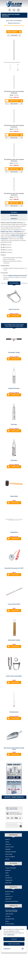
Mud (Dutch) (18, 231)
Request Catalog (9, 891)
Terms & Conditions (10, 856)
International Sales (9, 918)
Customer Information (10, 868)
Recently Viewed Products (11, 901)
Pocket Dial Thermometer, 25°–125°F (14, 568)
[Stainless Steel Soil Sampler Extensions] (10, 67)
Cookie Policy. (11, 934)
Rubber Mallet (14, 496)
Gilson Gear (8, 899)
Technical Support (9, 923)
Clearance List (8, 896)
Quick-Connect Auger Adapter (14, 676)
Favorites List (8, 877)
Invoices (7, 875)
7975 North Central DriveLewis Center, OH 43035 (11, 911)
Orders (7, 872)
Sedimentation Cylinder (14, 640)
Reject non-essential (14, 943)
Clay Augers (14, 424)
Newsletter (8, 849)
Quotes (7, 921)
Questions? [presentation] (14, 218)
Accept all (14, 939)
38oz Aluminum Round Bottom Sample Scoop (14, 748)
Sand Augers (14, 460)
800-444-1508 (13, 809)
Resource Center (9, 846)
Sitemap (7, 859)
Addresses (8, 870)
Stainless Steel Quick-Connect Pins (17, 275)
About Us (7, 839)
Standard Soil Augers (14, 388)
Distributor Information (10, 851)
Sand (10, 231)
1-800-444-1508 (9, 914)
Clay (7, 231)
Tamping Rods (14, 532)
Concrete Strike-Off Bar (14, 604)
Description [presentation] (14, 212)
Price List (7, 894)
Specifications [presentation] (14, 215)
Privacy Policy (8, 854)
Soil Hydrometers (14, 712)
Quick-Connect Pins (14, 309)
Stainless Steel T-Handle (17, 235)
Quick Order (8, 882)
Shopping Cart (8, 880)
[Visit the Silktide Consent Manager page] (22, 948)
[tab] (14, 212)
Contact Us (8, 844)
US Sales (7, 916)
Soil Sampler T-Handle (14, 352)
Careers (7, 841)
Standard (3, 231)
